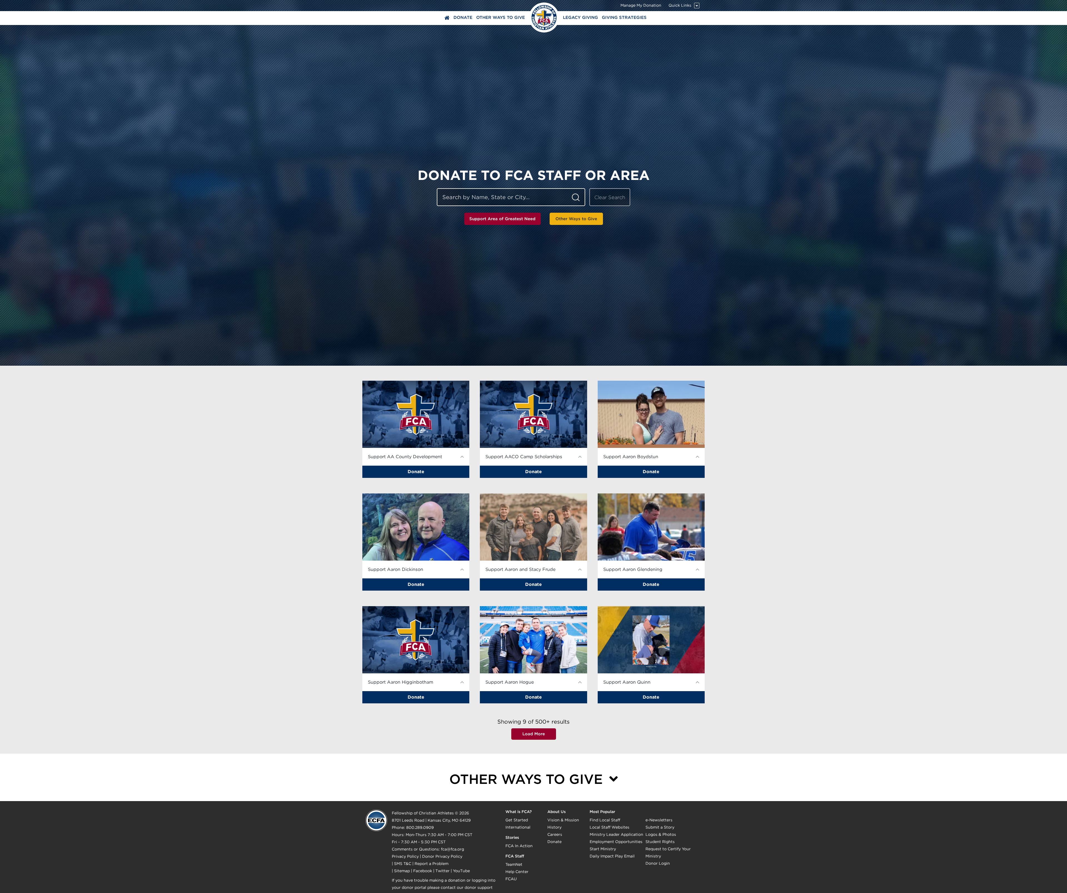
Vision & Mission (563, 820)
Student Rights (660, 841)
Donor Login (657, 863)
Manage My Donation (640, 5)
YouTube (461, 871)
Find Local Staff (605, 820)
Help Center (516, 871)
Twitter (442, 871)
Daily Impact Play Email (612, 856)
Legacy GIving (580, 17)
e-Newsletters (658, 820)
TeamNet (513, 864)
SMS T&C (402, 863)
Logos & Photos (660, 834)
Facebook (422, 871)
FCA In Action (519, 846)
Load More (533, 733)
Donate (462, 17)
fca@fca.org (452, 849)
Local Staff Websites (609, 827)
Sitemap (402, 871)
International (517, 827)
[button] (415, 429)
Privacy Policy (405, 856)
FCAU (511, 879)
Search (576, 197)
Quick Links (680, 5)
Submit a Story (659, 827)
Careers (554, 834)
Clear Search (609, 197)
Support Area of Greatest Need (502, 218)
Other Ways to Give (500, 17)
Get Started (516, 820)
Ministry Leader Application (616, 834)
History (554, 827)
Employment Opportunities (616, 841)
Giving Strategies (624, 17)
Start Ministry (603, 849)
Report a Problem (431, 863)
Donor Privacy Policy (442, 856)
